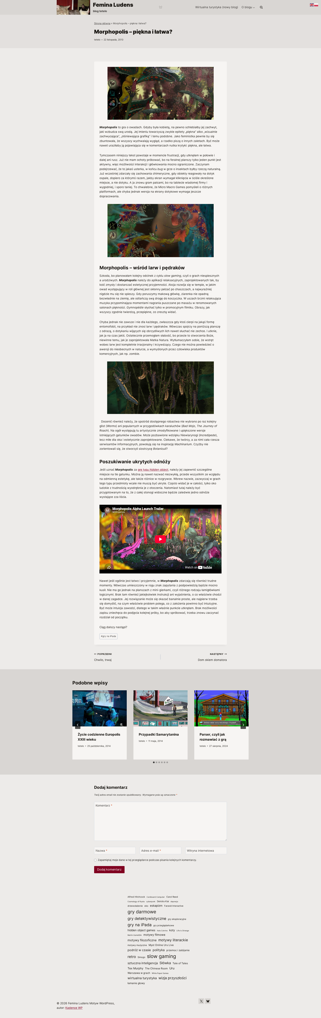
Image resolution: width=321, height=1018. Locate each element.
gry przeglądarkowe (163, 925)
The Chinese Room (156, 968)
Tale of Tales (180, 963)
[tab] (154, 762)
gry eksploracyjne (177, 919)
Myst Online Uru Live (161, 945)
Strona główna (102, 23)
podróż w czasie (139, 950)
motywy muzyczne (137, 945)
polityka (159, 950)
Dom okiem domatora (212, 657)
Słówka (165, 963)
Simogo (141, 957)
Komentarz (104, 805)
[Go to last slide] (77, 725)
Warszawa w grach (139, 973)
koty (172, 930)
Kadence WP (74, 1007)
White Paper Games (160, 973)
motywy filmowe (154, 934)
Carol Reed (172, 896)
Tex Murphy (135, 968)
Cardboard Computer (156, 897)
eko (146, 905)
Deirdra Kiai (163, 901)
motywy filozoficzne (142, 940)
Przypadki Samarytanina (159, 734)
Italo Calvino (162, 931)
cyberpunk (150, 901)
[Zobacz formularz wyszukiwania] (261, 7)
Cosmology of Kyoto (136, 901)
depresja (174, 901)
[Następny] (243, 725)
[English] (312, 4)
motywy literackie (173, 940)
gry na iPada (108, 636)
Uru (172, 968)
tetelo (97, 39)
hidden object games (141, 930)
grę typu (153, 469)
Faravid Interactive (173, 905)
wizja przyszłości (172, 978)
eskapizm (156, 905)
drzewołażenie (135, 905)
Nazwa (101, 850)
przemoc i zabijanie (178, 950)
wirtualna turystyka (142, 978)
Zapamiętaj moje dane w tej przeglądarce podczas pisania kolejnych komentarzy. (147, 860)
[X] (201, 1001)
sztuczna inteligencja (143, 963)
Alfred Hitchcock (136, 896)
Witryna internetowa (200, 850)
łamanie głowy (136, 983)
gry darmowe (142, 912)
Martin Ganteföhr (135, 935)
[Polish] (316, 4)
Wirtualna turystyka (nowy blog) (216, 7)
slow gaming (161, 956)
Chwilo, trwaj (103, 657)
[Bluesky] (160, 7)
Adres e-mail (151, 850)
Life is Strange (183, 931)
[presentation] (99, 708)
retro (132, 956)
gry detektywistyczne (147, 918)
